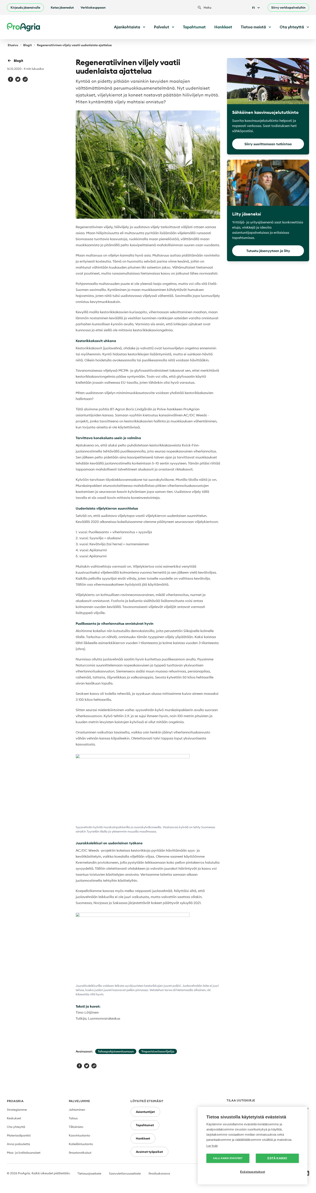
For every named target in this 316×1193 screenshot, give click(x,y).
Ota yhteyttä (16, 1127)
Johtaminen (77, 1110)
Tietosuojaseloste (89, 1173)
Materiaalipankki (19, 1135)
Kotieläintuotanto (81, 1144)
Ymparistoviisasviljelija (157, 1051)
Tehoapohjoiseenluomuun (116, 1051)
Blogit (27, 45)
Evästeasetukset (252, 1171)
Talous (73, 1118)
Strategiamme (17, 1110)
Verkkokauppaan (93, 7)
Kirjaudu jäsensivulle (25, 7)
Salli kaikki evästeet (227, 1158)
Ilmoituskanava (159, 1173)
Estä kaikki (277, 1158)
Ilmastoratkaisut (80, 1153)
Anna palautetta (18, 1144)
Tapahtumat (194, 26)
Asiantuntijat (145, 1112)
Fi (253, 8)
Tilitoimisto (76, 1127)
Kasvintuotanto (79, 1135)
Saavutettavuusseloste (125, 1173)
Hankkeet (223, 26)
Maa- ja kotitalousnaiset (23, 1153)
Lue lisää (212, 1145)
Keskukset (14, 1118)
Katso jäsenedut (62, 7)
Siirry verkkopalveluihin (288, 7)
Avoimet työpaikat (149, 1152)
